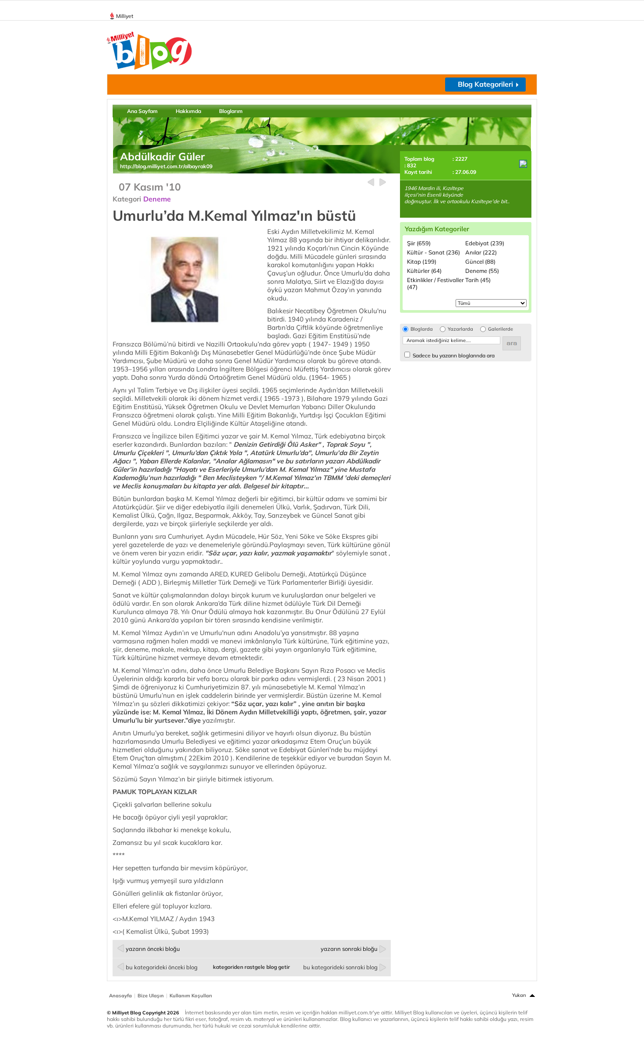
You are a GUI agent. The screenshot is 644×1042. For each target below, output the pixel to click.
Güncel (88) (480, 261)
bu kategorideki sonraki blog (340, 967)
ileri (382, 182)
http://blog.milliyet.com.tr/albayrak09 (166, 166)
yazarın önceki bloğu (153, 948)
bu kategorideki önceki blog (162, 967)
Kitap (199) (421, 261)
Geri (371, 182)
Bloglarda (421, 329)
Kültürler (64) (424, 270)
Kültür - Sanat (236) (433, 252)
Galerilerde (500, 329)
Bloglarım (231, 111)
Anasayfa (120, 996)
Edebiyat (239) (484, 243)
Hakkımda (188, 111)
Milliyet (124, 16)
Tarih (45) (478, 279)
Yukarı (519, 995)
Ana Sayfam (142, 111)
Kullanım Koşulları (191, 996)
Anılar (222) (481, 252)
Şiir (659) (419, 243)
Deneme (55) (482, 270)
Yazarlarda (460, 329)
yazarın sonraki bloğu (349, 948)
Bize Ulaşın (151, 996)
